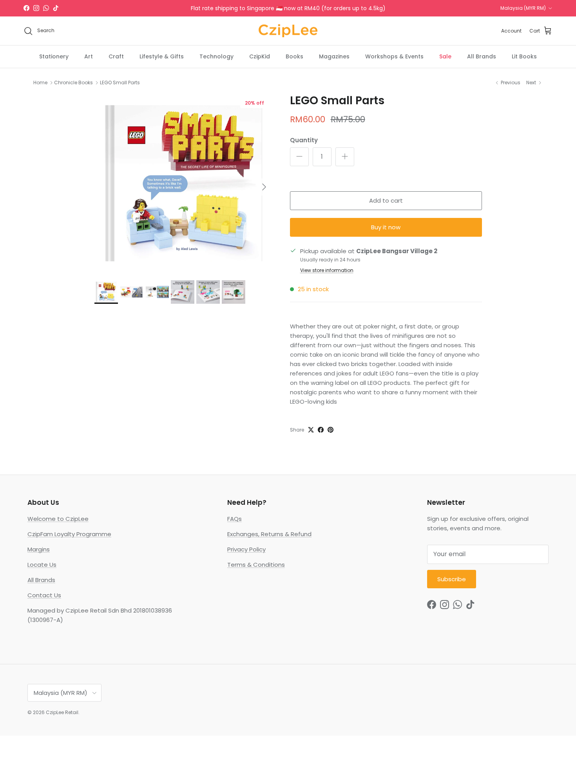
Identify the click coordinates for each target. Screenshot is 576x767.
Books (294, 56)
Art (88, 56)
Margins (38, 549)
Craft (116, 56)
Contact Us (44, 595)
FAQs (234, 519)
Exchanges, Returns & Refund (269, 534)
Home (40, 82)
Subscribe (451, 579)
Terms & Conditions (256, 564)
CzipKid (259, 56)
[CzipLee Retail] (288, 31)
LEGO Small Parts (120, 82)
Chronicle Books (73, 82)
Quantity (304, 140)
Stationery (54, 56)
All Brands (481, 56)
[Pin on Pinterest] (330, 430)
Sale (445, 56)
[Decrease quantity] (299, 156)
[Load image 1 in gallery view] (183, 183)
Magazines (334, 56)
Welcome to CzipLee (58, 519)
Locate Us (41, 564)
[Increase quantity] (344, 156)
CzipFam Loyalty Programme (69, 534)
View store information (326, 270)
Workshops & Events (394, 56)
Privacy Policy (246, 549)
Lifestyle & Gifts (161, 56)
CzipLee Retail (62, 712)
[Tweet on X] (311, 430)
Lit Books (524, 56)
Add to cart (386, 200)
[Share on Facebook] (321, 430)
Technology (216, 56)
